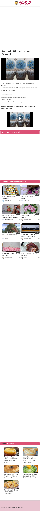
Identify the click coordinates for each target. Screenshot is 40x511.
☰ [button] (3, 3)
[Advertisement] (20, 28)
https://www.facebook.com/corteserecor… (14, 97)
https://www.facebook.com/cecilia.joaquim (13, 102)
